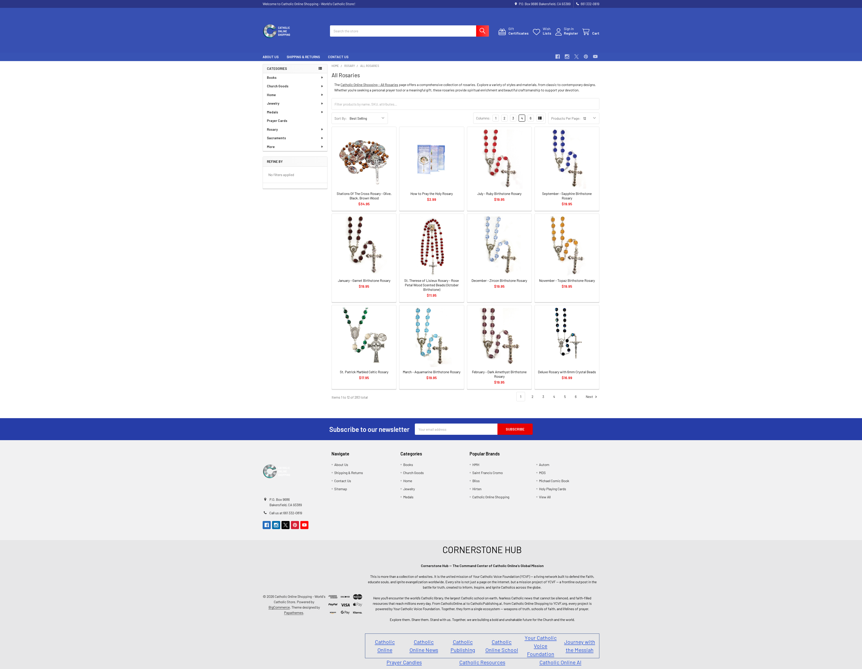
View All (545, 497)
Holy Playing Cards (552, 489)
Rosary (272, 129)
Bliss (476, 481)
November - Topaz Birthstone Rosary (567, 280)
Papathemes (293, 612)
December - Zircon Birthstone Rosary (499, 280)
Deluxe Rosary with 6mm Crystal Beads (567, 372)
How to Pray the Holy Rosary (431, 193)
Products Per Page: (566, 118)
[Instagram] (567, 57)
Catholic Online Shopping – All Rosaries (369, 84)
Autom (544, 464)
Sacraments (276, 138)
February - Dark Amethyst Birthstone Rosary (499, 374)
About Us (271, 57)
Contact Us (338, 57)
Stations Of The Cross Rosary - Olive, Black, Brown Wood (364, 195)
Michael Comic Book (554, 481)
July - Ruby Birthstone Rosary (499, 193)
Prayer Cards (277, 121)
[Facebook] (558, 57)
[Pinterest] (586, 57)
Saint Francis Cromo (487, 472)
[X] (576, 57)
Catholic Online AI (560, 662)
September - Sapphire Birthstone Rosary (567, 195)
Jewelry (273, 103)
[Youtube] (595, 57)
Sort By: (340, 118)
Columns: (483, 118)
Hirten (477, 489)
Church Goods (277, 86)
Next (590, 396)
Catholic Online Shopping (490, 497)
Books (272, 77)
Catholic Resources (482, 662)
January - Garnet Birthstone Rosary (364, 280)
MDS (542, 472)
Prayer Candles (404, 662)
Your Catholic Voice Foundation (541, 645)
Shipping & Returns (303, 57)
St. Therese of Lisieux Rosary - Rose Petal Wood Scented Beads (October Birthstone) (431, 284)
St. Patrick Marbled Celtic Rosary (364, 372)
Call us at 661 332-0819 (285, 513)
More (271, 147)
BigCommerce (279, 607)
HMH (475, 464)
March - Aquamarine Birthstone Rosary (431, 372)
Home (271, 95)
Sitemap (340, 489)
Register (571, 33)
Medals (272, 112)
